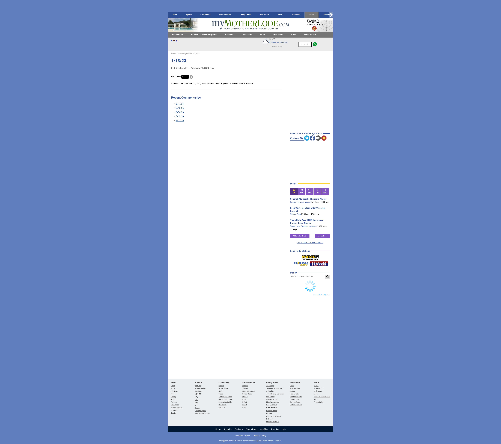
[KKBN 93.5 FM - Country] (318, 262)
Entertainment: (249, 382)
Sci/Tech (174, 410)
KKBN (244, 405)
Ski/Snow (198, 391)
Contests (296, 15)
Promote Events (296, 397)
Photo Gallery (310, 35)
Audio (316, 386)
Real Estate (264, 15)
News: (173, 382)
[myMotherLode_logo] (250, 24)
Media (311, 15)
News (175, 15)
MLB (196, 400)
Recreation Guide (225, 402)
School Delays (176, 408)
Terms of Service (242, 435)
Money (173, 397)
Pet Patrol (222, 405)
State (173, 388)
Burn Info (284, 42)
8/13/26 (180, 116)
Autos (292, 391)
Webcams (247, 35)
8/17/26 (180, 104)
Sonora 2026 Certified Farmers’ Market (308, 199)
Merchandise (295, 388)
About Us (228, 429)
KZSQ (244, 402)
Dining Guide (245, 15)
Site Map (264, 429)
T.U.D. (293, 35)
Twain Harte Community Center (303, 226)
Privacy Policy (251, 429)
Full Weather (274, 42)
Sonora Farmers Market (300, 202)
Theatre (245, 388)
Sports (189, 15)
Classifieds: (295, 382)
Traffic (173, 399)
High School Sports (202, 413)
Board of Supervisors (322, 397)
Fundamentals (271, 411)
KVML (244, 399)
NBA (196, 402)
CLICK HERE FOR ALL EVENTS (310, 243)
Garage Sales (295, 402)
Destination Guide (225, 399)
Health (281, 15)
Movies (245, 386)
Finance (269, 413)
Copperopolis (271, 405)
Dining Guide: (272, 382)
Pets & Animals (296, 405)
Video (262, 35)
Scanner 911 (230, 35)
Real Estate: (271, 407)
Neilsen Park (295, 214)
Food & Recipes (248, 391)
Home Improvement (273, 416)
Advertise (275, 429)
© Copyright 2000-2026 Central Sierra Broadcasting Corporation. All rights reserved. (250, 441)
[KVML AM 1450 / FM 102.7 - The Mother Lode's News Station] (310, 257)
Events (221, 386)
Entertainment (225, 15)
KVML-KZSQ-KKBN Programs (204, 35)
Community (205, 15)
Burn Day (198, 386)
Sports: (198, 394)
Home (218, 429)
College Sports (200, 411)
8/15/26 (180, 108)
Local (173, 386)
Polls (244, 408)
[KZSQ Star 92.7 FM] (299, 262)
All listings (270, 386)
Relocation (270, 419)
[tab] (294, 191)
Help (284, 429)
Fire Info (222, 408)
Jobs (292, 386)
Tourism (174, 413)
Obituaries (175, 405)
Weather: (199, 382)
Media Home (177, 35)
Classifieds (328, 15)
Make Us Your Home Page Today (306, 133)
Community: (224, 382)
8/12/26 (180, 120)
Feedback (239, 429)
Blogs (221, 394)
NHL (196, 405)
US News (174, 391)
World (173, 394)
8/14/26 (180, 112)
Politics (174, 402)
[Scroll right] (331, 15)
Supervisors (278, 35)
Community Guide (225, 397)
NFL (196, 397)
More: (316, 382)
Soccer (197, 408)
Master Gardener (272, 422)
